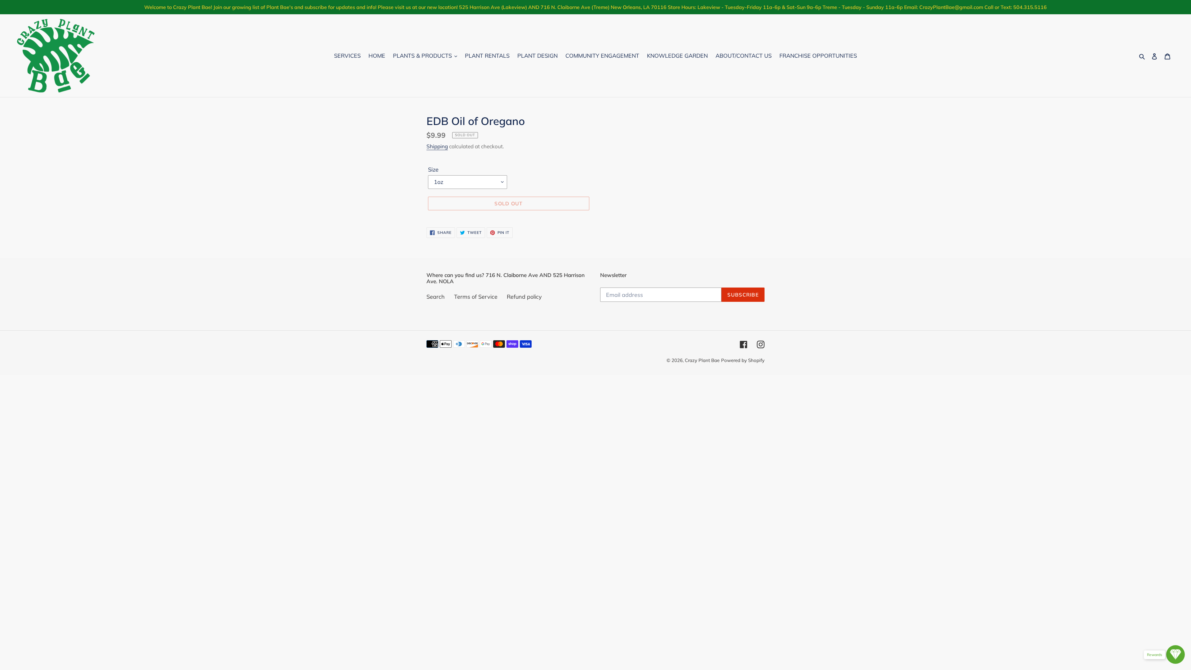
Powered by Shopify (743, 360)
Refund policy (524, 296)
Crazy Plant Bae (702, 360)
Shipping (437, 146)
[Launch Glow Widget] (1175, 654)
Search (435, 296)
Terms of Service (475, 296)
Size (433, 169)
